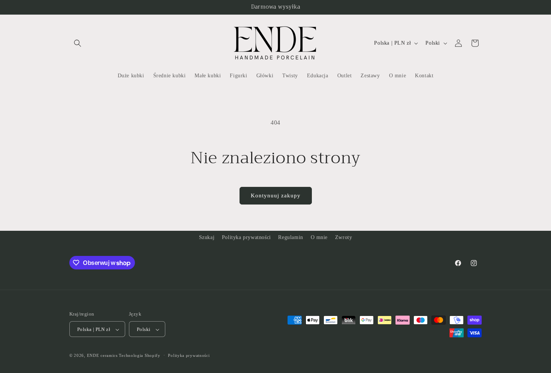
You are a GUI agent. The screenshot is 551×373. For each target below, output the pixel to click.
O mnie (319, 237)
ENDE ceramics (103, 355)
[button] (77, 43)
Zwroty (343, 237)
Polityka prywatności (246, 237)
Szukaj (207, 237)
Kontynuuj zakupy (276, 196)
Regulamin (290, 237)
